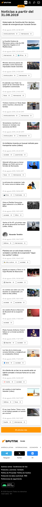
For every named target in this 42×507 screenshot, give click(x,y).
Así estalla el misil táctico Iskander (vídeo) (12, 390)
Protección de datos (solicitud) (12, 476)
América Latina (8, 75)
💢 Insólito (7, 382)
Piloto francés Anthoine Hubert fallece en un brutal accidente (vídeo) (14, 332)
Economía (34, 447)
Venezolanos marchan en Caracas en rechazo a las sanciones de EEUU (11, 125)
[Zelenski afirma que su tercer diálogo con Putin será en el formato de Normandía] (33, 165)
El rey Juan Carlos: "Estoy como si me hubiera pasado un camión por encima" (14, 411)
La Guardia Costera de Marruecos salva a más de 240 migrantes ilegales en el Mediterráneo (13, 44)
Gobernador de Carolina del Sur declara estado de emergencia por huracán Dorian (19, 23)
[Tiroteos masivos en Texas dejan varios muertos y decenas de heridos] (33, 106)
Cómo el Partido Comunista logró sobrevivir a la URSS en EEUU (13, 204)
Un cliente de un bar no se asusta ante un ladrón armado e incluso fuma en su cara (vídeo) (19, 372)
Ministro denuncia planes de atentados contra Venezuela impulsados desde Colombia (13, 65)
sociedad (6, 155)
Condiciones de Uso (20, 467)
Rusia (5, 95)
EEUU (17, 215)
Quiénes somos (6, 467)
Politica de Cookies (24, 473)
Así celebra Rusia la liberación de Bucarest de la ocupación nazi (13, 312)
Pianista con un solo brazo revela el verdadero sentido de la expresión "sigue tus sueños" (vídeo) (19, 253)
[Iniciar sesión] (29, 2)
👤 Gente (6, 363)
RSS (25, 476)
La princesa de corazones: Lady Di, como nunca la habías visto (14, 183)
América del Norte (9, 34)
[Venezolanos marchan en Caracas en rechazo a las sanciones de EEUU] (33, 126)
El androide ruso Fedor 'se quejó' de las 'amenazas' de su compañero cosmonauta (13, 85)
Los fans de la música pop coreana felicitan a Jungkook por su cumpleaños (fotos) (14, 352)
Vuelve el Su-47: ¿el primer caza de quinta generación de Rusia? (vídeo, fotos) (14, 224)
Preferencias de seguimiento (11, 479)
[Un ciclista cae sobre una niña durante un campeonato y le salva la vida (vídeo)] (33, 292)
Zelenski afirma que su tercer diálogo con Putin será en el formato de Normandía (13, 164)
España (6, 422)
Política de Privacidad (8, 473)
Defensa (6, 243)
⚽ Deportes (7, 282)
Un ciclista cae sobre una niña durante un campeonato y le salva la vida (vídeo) (13, 292)
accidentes (18, 302)
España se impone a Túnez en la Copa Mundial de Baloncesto (14, 271)
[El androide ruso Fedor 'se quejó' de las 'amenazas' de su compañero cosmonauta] (33, 86)
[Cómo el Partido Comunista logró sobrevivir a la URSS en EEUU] (33, 205)
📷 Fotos (6, 195)
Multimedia (18, 195)
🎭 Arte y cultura (9, 262)
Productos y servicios (8, 470)
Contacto (20, 470)
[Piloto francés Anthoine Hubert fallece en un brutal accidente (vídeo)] (33, 333)
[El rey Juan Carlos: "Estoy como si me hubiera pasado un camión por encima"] (33, 412)
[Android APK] (8, 485)
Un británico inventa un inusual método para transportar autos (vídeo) (20, 144)
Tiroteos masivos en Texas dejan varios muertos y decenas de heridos (14, 105)
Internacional (25, 34)
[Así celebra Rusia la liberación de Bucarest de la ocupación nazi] (33, 313)
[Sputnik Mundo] (6, 3)
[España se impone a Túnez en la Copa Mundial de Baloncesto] (33, 272)
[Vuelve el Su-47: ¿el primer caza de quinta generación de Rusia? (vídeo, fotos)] (33, 226)
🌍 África (20, 55)
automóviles (19, 155)
